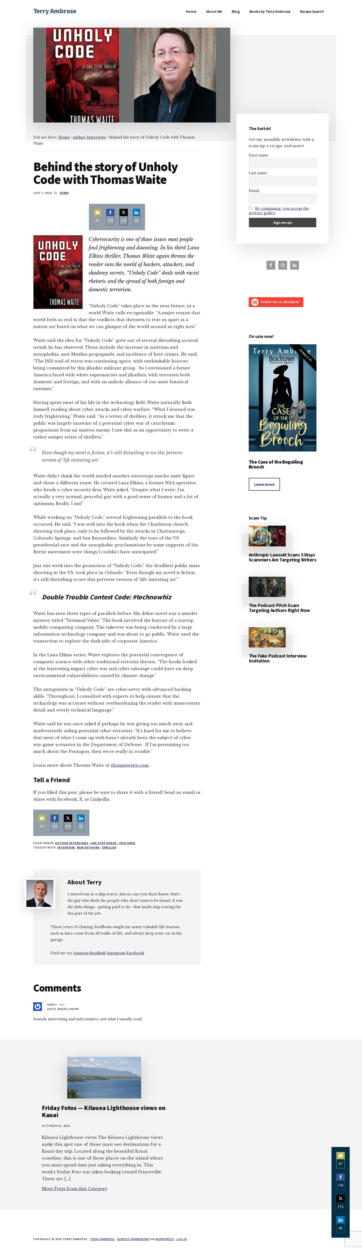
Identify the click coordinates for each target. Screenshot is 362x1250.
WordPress (164, 1239)
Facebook (135, 953)
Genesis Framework (133, 1239)
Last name (258, 173)
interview (66, 847)
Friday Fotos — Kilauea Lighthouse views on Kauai (103, 1111)
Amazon (81, 953)
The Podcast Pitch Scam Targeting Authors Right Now (279, 607)
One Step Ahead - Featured (112, 843)
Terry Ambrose (54, 10)
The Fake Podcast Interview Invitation (278, 658)
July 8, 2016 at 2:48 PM (63, 1009)
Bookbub (98, 953)
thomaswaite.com (129, 765)
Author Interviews (71, 843)
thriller (108, 847)
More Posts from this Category (74, 1188)
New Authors (88, 847)
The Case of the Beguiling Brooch (276, 464)
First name (258, 155)
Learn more (264, 484)
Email (254, 191)
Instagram (116, 953)
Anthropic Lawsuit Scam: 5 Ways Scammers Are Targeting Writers (282, 557)
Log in (182, 1239)
